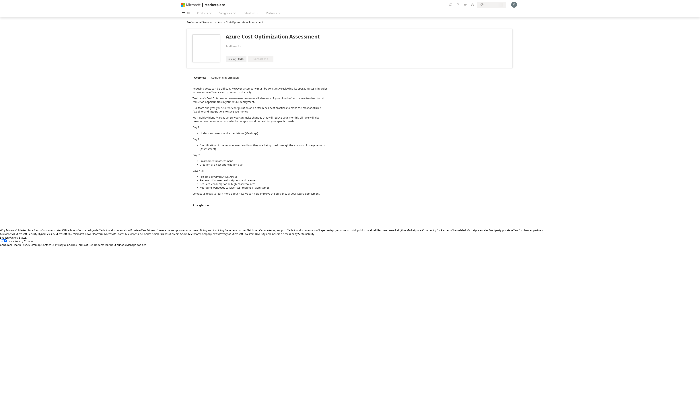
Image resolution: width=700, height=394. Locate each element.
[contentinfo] (215, 22)
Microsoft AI (7, 234)
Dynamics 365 (46, 234)
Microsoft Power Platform (88, 234)
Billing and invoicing (211, 230)
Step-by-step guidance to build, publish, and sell (347, 230)
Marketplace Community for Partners (429, 230)
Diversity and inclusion (268, 234)
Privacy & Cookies (66, 245)
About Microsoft (190, 234)
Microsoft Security (26, 234)
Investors (249, 234)
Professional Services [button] (199, 22)
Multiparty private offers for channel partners (516, 230)
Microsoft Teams (114, 234)
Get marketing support (272, 230)
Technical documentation (114, 230)
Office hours (69, 230)
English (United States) (13, 237)
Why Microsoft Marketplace (16, 230)
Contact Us (47, 245)
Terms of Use (85, 245)
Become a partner (235, 230)
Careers (174, 234)
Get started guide (87, 230)
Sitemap (36, 245)
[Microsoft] (191, 5)
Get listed (252, 230)
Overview (200, 77)
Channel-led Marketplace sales (469, 230)
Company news (209, 234)
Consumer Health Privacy (15, 245)
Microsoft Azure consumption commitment (173, 230)
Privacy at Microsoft (231, 234)
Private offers (138, 230)
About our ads (117, 245)
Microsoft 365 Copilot (138, 234)
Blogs (37, 230)
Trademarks (101, 245)
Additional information (225, 77)
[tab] (200, 78)
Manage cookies (136, 245)
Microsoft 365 (63, 234)
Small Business (161, 234)
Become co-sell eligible (391, 230)
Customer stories (51, 230)
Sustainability (306, 234)
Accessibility (290, 234)
